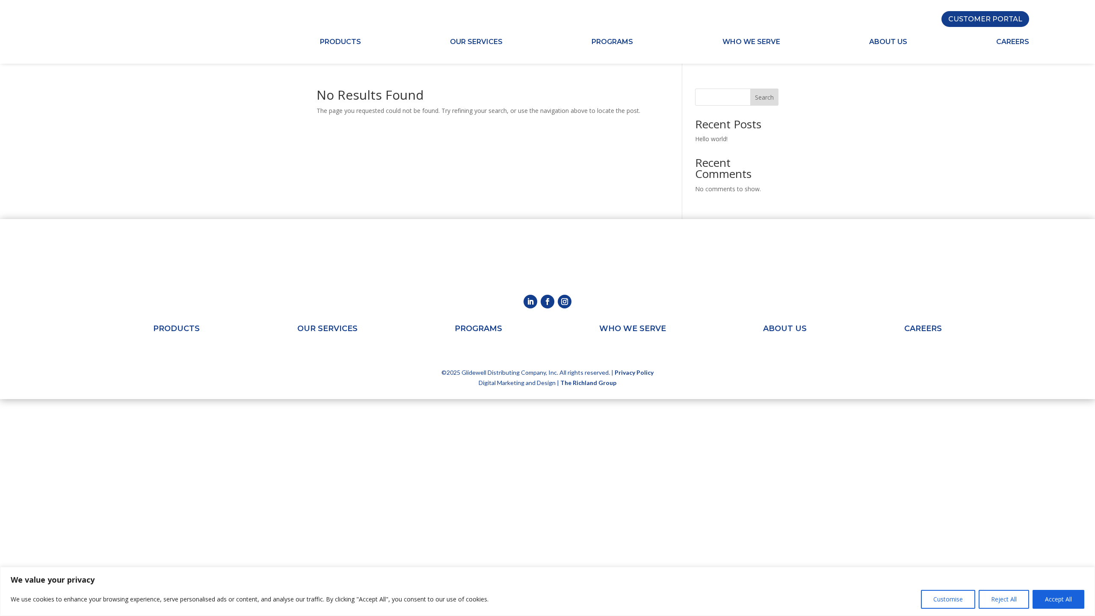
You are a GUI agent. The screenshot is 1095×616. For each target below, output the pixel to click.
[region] (547, 591)
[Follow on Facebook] (547, 301)
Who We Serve (751, 42)
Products (340, 42)
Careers (1012, 42)
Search (764, 97)
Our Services (476, 42)
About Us (888, 42)
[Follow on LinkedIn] (530, 301)
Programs (612, 42)
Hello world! (711, 139)
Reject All (1004, 599)
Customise (948, 599)
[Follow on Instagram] (564, 301)
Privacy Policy (634, 372)
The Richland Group (588, 382)
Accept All (1058, 599)
